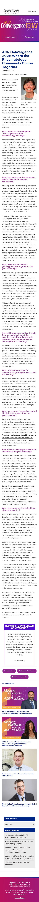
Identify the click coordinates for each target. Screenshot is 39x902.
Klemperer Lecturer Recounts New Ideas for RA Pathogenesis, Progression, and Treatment (17, 850)
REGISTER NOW (19, 661)
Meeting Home (10, 37)
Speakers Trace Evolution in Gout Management (17, 863)
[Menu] (29, 11)
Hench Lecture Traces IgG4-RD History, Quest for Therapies (16, 836)
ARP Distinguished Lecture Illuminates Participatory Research (19, 842)
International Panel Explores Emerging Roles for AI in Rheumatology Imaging (19, 857)
